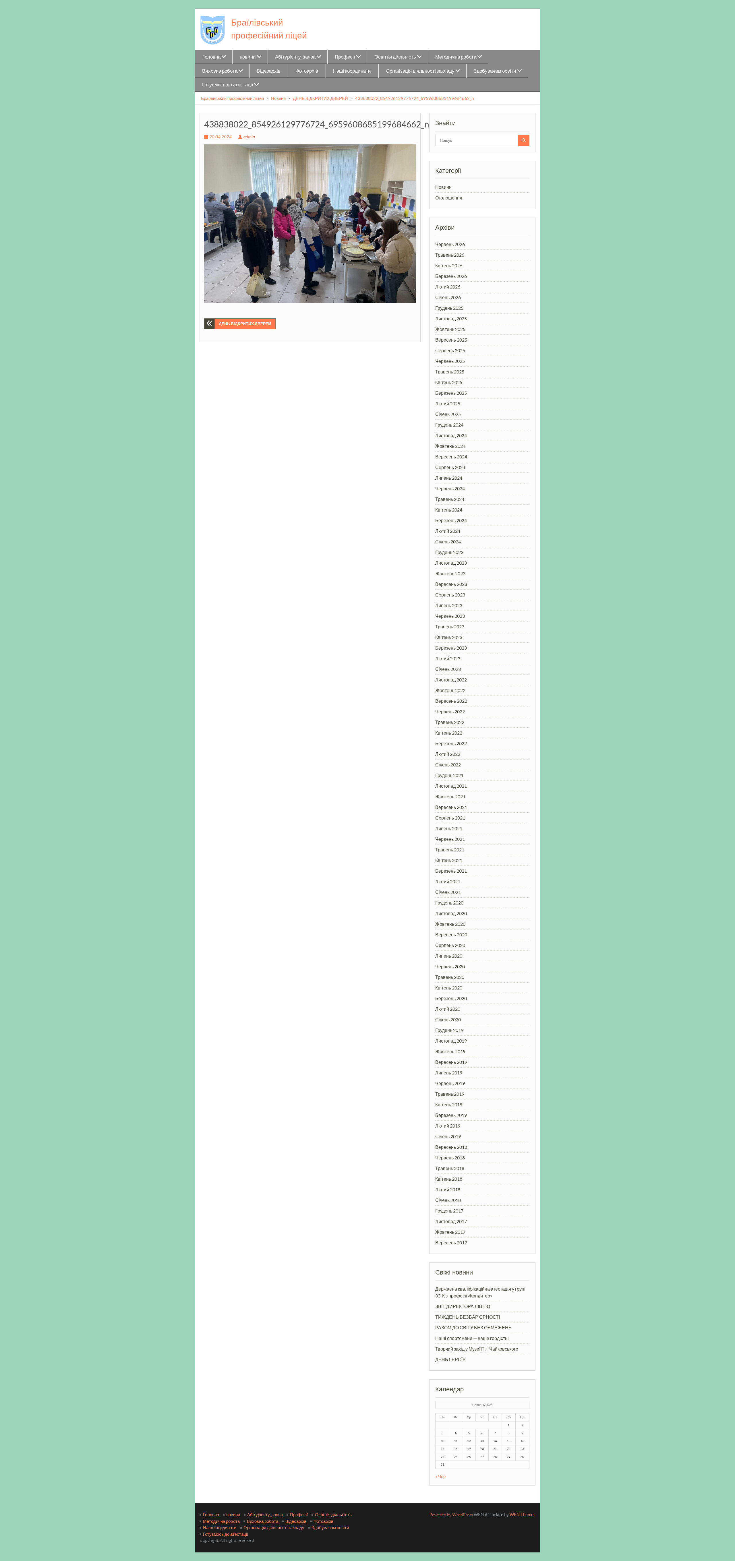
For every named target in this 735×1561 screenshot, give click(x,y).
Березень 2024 (451, 520)
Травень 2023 (449, 626)
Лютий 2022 (447, 754)
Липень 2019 (448, 1072)
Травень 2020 (449, 977)
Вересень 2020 (451, 934)
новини (248, 57)
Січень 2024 (448, 541)
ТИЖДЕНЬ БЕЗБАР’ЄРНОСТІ (467, 1317)
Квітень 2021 (448, 860)
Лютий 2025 (447, 403)
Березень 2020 (451, 998)
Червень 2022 (450, 711)
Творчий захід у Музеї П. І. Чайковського (476, 1348)
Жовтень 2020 (450, 924)
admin (249, 136)
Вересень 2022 (451, 701)
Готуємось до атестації (227, 85)
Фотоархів (306, 71)
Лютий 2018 (447, 1189)
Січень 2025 (448, 414)
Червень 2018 (450, 1157)
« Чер (440, 1476)
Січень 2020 (448, 1019)
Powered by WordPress (451, 1514)
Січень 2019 (448, 1136)
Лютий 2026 (447, 286)
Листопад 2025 (451, 318)
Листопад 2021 (451, 786)
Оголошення (448, 197)
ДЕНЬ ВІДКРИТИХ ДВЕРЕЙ (320, 98)
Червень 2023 (450, 616)
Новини (278, 98)
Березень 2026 (451, 276)
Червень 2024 (450, 488)
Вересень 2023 (451, 584)
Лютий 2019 (447, 1125)
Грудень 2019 (449, 1030)
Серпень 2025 (450, 350)
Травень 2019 (449, 1094)
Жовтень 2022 (450, 690)
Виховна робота (219, 71)
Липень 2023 (448, 605)
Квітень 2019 (448, 1104)
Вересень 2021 (451, 807)
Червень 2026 (450, 244)
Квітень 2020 (448, 987)
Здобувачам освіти (495, 71)
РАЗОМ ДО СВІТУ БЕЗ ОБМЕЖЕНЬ (473, 1327)
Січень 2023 (448, 669)
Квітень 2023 (448, 637)
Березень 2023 (451, 647)
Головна (211, 57)
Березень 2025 (451, 393)
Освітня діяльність (395, 57)
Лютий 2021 (447, 881)
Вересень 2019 (451, 1062)
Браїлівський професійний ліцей (232, 98)
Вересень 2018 (451, 1147)
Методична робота (455, 57)
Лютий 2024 (447, 531)
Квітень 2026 (448, 265)
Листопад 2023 (451, 562)
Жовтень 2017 (450, 1232)
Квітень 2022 (448, 732)
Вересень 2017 (451, 1242)
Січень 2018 (448, 1200)
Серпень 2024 (450, 467)
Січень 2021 (448, 892)
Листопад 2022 (451, 679)
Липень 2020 (448, 955)
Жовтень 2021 (450, 796)
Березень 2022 (451, 743)
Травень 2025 (449, 371)
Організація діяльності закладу (420, 71)
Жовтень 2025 (450, 329)
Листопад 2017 (451, 1221)
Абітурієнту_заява (295, 57)
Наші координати (352, 71)
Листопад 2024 (451, 435)
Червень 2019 (450, 1083)
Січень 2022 (448, 764)
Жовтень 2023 (450, 573)
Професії (345, 57)
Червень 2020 (450, 966)
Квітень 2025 (448, 382)
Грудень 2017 (449, 1210)
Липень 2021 (448, 828)
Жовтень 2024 (450, 446)
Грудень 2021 (449, 775)
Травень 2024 (449, 499)
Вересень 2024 (451, 456)
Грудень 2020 (449, 902)
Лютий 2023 (447, 658)
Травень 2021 (449, 849)
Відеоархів (269, 71)
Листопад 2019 (451, 1040)
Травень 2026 (449, 254)
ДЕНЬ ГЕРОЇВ (450, 1359)
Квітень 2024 (448, 509)
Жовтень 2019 (450, 1051)
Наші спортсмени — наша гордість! (472, 1338)
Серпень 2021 (450, 817)
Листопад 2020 (451, 913)
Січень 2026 (448, 297)
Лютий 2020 (447, 1009)
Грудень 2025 (449, 308)
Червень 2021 (450, 839)
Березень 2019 (451, 1115)
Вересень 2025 (451, 339)
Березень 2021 (451, 871)
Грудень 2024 (449, 424)
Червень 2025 (450, 361)
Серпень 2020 (450, 945)
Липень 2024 (448, 478)
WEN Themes (522, 1514)
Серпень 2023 (450, 594)
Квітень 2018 (448, 1179)
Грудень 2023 (449, 552)
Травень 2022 (449, 722)
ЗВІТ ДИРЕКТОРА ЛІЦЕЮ (462, 1306)
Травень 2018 (449, 1168)
